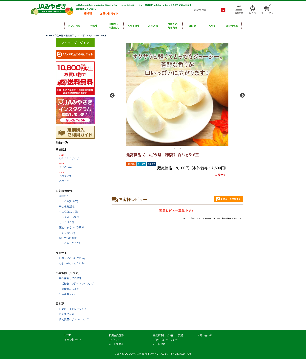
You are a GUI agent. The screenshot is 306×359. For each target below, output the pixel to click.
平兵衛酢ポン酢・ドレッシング (76, 283)
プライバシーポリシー (165, 339)
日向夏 (192, 25)
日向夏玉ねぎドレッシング (74, 319)
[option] (177, 94)
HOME (88, 13)
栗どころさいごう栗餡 (71, 227)
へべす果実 (133, 25)
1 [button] (175, 148)
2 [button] (180, 148)
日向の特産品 (64, 191)
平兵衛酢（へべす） (68, 273)
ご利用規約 (159, 344)
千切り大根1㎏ (67, 232)
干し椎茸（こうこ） (70, 243)
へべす (212, 25)
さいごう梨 (74, 25)
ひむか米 (61, 253)
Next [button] (241, 94)
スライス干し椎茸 (69, 217)
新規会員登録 (116, 335)
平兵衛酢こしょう (69, 288)
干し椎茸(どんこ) (68, 201)
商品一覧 (59, 35)
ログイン (114, 339)
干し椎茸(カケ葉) (68, 211)
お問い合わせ (204, 335)
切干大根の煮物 (67, 238)
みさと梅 (153, 25)
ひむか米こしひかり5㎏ (72, 258)
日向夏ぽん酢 (66, 314)
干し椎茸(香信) (67, 206)
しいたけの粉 (66, 222)
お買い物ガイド (109, 13)
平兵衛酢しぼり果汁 (70, 278)
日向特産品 (231, 25)
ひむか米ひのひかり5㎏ (72, 263)
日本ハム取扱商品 (114, 25)
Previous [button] (111, 94)
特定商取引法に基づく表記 (168, 335)
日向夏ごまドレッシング (72, 309)
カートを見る (116, 344)
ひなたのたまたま (173, 25)
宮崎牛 (94, 25)
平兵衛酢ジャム (67, 294)
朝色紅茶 (64, 196)
